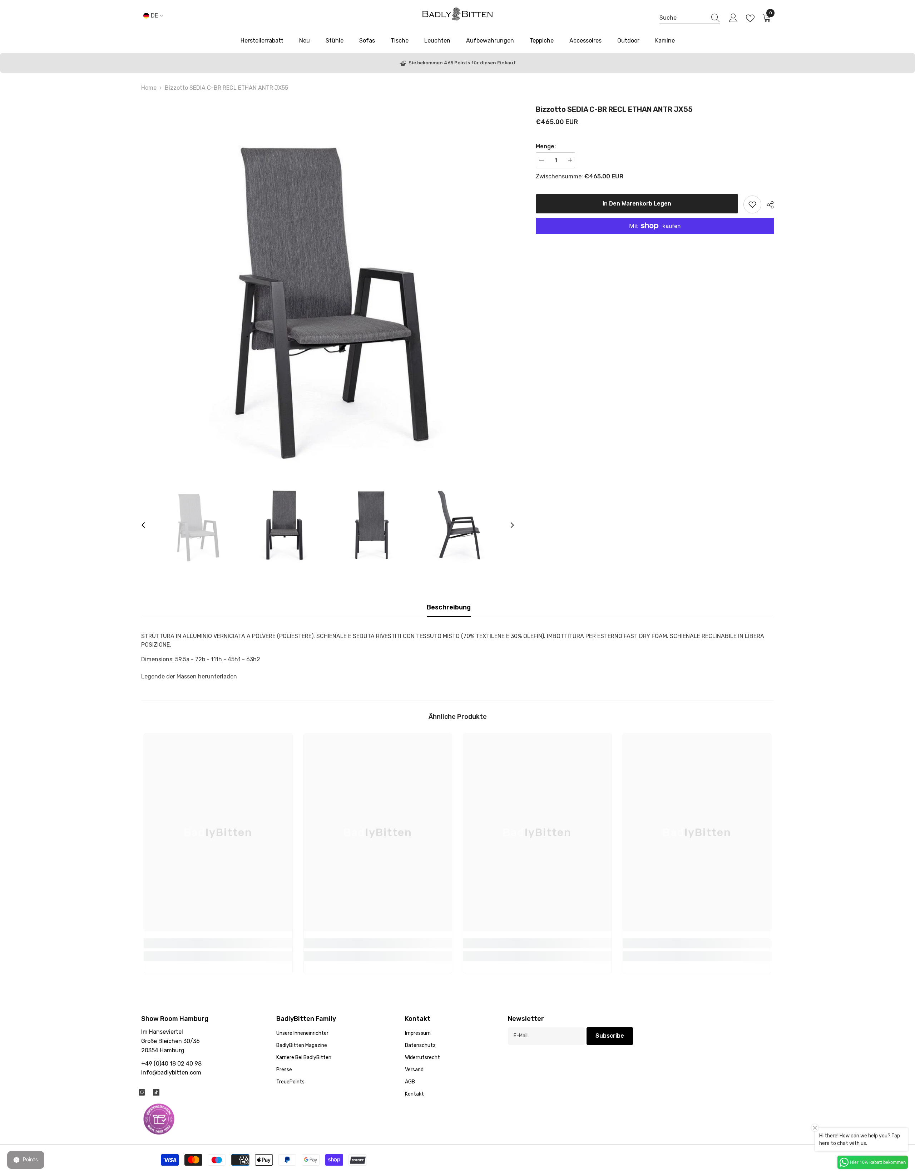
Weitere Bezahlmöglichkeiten (655, 238)
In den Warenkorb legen (636, 203)
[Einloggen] (733, 18)
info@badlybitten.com (171, 1072)
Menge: (546, 146)
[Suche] (689, 18)
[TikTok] (156, 1092)
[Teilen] (767, 204)
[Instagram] (142, 1092)
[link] (218, 943)
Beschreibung (449, 607)
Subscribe (609, 1035)
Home (149, 87)
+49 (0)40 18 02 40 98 (171, 1063)
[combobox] (683, 18)
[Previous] (143, 525)
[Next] (512, 525)
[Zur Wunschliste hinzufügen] (752, 204)
